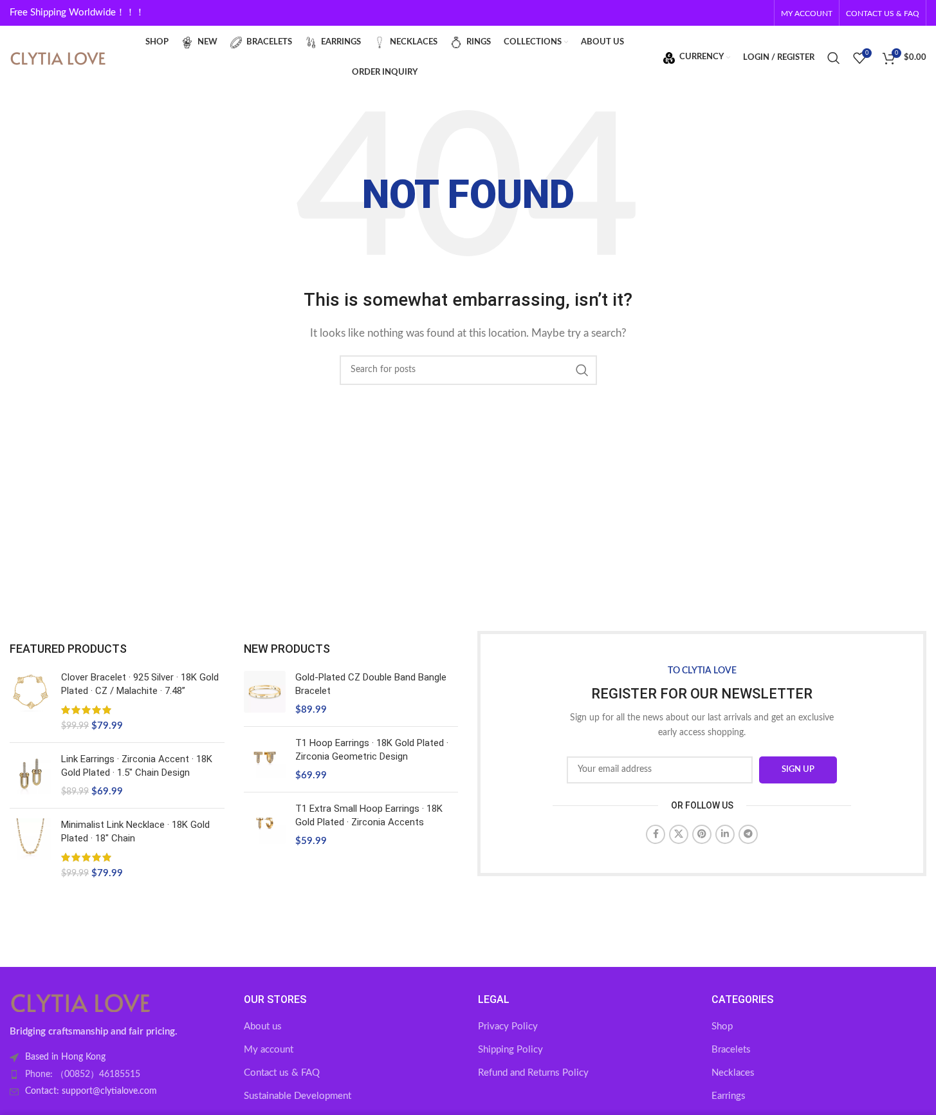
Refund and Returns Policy (533, 1073)
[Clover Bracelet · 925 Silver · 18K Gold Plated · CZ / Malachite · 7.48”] (30, 702)
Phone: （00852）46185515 (82, 1074)
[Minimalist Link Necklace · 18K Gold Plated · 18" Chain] (30, 849)
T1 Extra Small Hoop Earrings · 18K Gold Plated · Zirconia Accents (369, 815)
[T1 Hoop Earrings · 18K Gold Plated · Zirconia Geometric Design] (265, 759)
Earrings (728, 1096)
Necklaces (733, 1073)
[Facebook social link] (655, 834)
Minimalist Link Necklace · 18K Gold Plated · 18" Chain (135, 831)
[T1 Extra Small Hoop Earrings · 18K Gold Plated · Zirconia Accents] (265, 825)
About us (263, 1026)
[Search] (834, 58)
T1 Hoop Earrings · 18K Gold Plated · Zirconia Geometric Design (371, 749)
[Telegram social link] (748, 834)
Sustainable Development (297, 1096)
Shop (722, 1026)
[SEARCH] (582, 370)
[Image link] (80, 1002)
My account (268, 1049)
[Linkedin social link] (725, 834)
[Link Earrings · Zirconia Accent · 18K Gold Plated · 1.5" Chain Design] (30, 775)
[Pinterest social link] (701, 834)
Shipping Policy (510, 1049)
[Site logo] (58, 57)
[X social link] (678, 834)
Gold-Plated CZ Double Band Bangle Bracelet (370, 684)
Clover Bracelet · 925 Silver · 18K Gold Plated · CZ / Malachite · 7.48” (140, 684)
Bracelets (731, 1049)
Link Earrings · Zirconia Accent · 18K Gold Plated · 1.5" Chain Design (136, 765)
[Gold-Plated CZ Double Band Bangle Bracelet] (265, 694)
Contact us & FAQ (282, 1073)
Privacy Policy (508, 1026)
